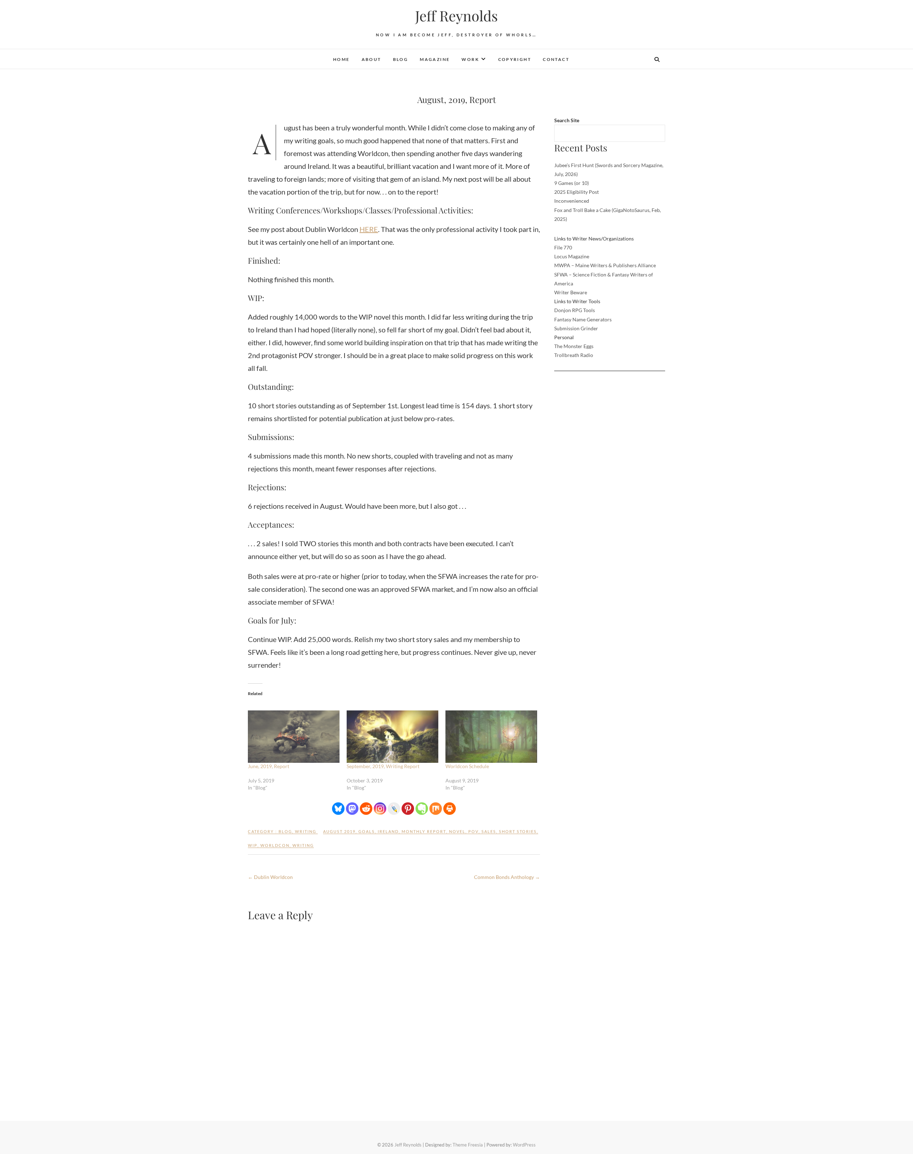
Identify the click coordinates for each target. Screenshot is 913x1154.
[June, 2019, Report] (294, 736)
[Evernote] (421, 808)
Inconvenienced (571, 201)
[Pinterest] (408, 808)
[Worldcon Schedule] (491, 736)
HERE (368, 229)
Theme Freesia (468, 1145)
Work (470, 59)
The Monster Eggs (573, 346)
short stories (518, 831)
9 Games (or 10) (571, 183)
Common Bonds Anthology (507, 877)
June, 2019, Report (268, 766)
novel (457, 831)
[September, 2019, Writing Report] (392, 736)
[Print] (449, 808)
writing (305, 831)
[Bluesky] (338, 808)
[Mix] (435, 808)
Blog (400, 59)
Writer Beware (570, 292)
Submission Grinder (576, 328)
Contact (556, 59)
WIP (252, 845)
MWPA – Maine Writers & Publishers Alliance (605, 265)
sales (488, 831)
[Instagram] (380, 808)
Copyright (514, 59)
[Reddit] (366, 808)
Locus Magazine (571, 256)
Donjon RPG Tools (574, 310)
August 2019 (339, 831)
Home (341, 59)
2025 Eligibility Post (576, 192)
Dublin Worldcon (270, 877)
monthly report (424, 831)
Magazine (435, 59)
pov (473, 831)
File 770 (563, 247)
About (371, 59)
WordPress (524, 1145)
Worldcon (275, 845)
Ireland (388, 831)
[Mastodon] (352, 808)
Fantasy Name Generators (583, 319)
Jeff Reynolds (456, 15)
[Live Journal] (394, 808)
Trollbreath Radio (573, 355)
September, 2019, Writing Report (383, 766)
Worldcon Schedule (467, 766)
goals (366, 831)
